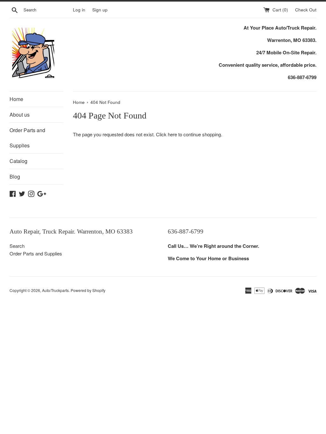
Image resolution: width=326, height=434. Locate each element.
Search (17, 245)
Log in (79, 10)
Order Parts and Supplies (27, 137)
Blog (15, 176)
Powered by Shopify (88, 290)
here (172, 134)
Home (16, 99)
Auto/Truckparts (55, 290)
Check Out (305, 10)
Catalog (18, 161)
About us (20, 114)
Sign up (100, 10)
